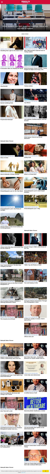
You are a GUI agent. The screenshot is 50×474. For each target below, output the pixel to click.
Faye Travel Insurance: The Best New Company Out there (10, 265)
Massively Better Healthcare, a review (34, 410)
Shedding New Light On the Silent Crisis (11, 50)
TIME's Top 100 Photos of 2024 (32, 265)
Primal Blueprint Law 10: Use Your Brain (11, 191)
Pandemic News (3, 225)
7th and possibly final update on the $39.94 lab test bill (34, 428)
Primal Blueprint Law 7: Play (32, 208)
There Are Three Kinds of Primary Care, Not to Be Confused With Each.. (35, 464)
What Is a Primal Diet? (30, 174)
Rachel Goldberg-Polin (6, 103)
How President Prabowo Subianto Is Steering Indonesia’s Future (10, 301)
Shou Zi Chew (4, 157)
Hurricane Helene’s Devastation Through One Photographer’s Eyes (35, 301)
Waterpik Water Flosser (6, 141)
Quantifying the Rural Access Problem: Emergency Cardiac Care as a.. (11, 428)
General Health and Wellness (7, 49)
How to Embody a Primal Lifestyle (9, 174)
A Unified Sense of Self (30, 393)
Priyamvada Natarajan (6, 119)
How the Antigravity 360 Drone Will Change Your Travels (10, 393)
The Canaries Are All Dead (7, 319)
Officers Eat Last (29, 336)
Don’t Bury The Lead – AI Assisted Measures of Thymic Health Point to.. (34, 357)
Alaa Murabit (3, 86)
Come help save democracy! (32, 375)
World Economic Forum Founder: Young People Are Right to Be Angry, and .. (35, 69)
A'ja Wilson (27, 102)
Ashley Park (27, 157)
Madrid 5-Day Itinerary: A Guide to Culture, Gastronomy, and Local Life (10, 357)
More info (23, 472)
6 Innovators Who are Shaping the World (11, 68)
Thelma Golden (28, 86)
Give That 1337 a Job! (6, 411)
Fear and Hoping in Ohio (31, 283)
